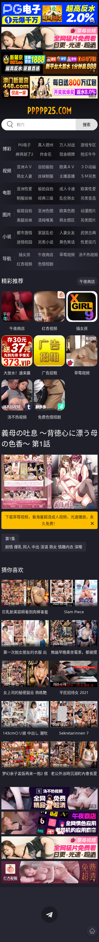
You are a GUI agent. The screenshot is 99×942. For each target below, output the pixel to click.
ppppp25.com (49, 110)
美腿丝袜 (24, 220)
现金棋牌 (67, 154)
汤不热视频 (88, 254)
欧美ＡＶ (67, 166)
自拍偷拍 (45, 166)
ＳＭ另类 (88, 176)
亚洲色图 (45, 210)
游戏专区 (88, 144)
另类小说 (45, 241)
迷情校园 (24, 241)
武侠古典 (88, 232)
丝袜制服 (45, 176)
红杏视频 (24, 263)
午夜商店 (45, 254)
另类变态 (88, 198)
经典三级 (45, 198)
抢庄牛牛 (88, 154)
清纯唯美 (45, 220)
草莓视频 (67, 254)
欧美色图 (67, 210)
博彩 (6, 149)
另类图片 (88, 220)
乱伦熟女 (67, 198)
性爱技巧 (88, 241)
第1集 (10, 538)
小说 (6, 237)
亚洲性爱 (24, 188)
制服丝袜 (24, 198)
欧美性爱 (88, 188)
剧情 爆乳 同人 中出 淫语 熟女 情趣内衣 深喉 (43, 546)
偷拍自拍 (45, 188)
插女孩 (24, 254)
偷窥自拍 (24, 210)
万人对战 (67, 144)
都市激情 (24, 232)
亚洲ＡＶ (24, 166)
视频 (6, 171)
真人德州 (45, 144)
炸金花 (45, 154)
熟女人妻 (24, 176)
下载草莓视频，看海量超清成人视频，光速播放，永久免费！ (49, 520)
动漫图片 (88, 210)
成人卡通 (67, 188)
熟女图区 (67, 220)
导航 (6, 258)
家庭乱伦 (45, 232)
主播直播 (67, 176)
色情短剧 (45, 263)
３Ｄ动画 (88, 166)
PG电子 (24, 144)
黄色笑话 (67, 241)
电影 (6, 193)
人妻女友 (67, 232)
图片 (6, 215)
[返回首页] (92, 931)
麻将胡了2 (24, 154)
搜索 (86, 124)
